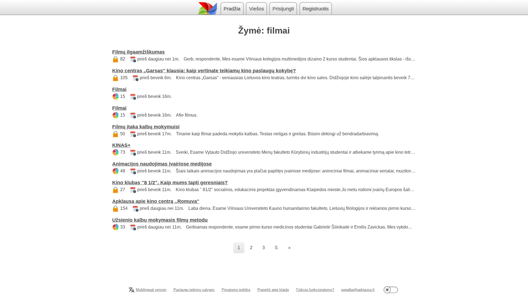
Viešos (256, 9)
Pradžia (232, 9)
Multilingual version (151, 290)
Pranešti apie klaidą (273, 290)
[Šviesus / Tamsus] (391, 289)
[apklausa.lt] (207, 8)
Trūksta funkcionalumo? (315, 290)
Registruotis (315, 9)
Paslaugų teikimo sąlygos (194, 290)
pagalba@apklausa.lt (358, 290)
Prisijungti (283, 9)
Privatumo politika (236, 290)
